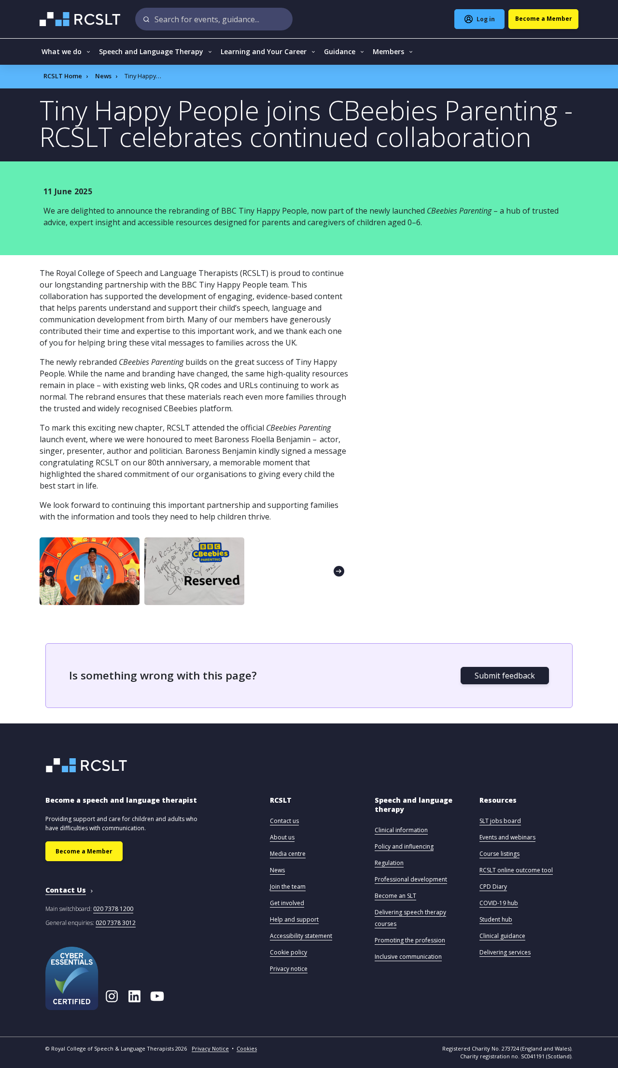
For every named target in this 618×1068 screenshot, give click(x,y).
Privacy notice (289, 969)
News (103, 76)
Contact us (284, 821)
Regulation (389, 863)
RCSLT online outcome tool (516, 870)
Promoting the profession (410, 940)
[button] (281, 804)
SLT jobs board (500, 821)
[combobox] (214, 19)
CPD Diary (493, 886)
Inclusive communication (408, 957)
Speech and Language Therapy (151, 51)
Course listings (499, 854)
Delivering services (505, 952)
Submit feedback (505, 675)
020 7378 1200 (113, 909)
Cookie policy (288, 952)
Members (388, 51)
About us (282, 837)
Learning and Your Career (264, 51)
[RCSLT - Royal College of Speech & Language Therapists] (81, 19)
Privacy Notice (210, 1048)
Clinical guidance (502, 936)
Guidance (339, 51)
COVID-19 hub (498, 903)
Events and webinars (507, 837)
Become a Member (84, 851)
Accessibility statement (301, 936)
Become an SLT (395, 896)
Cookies (247, 1048)
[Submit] (146, 19)
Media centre (288, 854)
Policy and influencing (404, 846)
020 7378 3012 (116, 923)
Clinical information (401, 830)
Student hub (495, 919)
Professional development (411, 879)
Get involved (287, 903)
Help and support (294, 919)
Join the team (288, 886)
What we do (62, 51)
